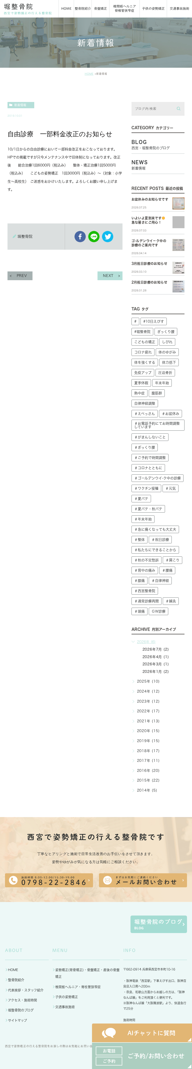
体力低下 (169, 362)
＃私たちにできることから (155, 550)
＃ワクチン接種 (146, 488)
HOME (89, 73)
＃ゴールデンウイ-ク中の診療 (157, 478)
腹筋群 (157, 393)
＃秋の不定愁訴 (146, 560)
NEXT (108, 275)
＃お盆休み (170, 413)
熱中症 (139, 393)
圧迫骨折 (165, 372)
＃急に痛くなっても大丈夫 (155, 529)
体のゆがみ (167, 352)
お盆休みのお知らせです (150, 199)
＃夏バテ (141, 498)
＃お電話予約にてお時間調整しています (157, 425)
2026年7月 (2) (155, 649)
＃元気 (170, 488)
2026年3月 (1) (155, 664)
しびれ (167, 342)
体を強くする (144, 362)
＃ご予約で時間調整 (150, 457)
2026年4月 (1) (155, 657)
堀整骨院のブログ (21, 1010)
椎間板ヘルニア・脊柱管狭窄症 (78, 987)
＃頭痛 (139, 611)
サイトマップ (17, 1020)
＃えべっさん (144, 413)
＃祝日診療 (160, 539)
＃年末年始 (143, 519)
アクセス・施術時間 (22, 1000)
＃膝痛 (139, 580)
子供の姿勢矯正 (66, 997)
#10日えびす (153, 321)
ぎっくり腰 (165, 331)
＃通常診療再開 (146, 601)
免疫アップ (143, 372)
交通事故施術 (65, 1007)
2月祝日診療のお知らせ (149, 282)
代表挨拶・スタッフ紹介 (26, 990)
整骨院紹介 (16, 980)
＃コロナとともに (148, 468)
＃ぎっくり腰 (144, 447)
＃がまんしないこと (150, 437)
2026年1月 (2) (155, 671)
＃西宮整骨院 (144, 591)
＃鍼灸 (171, 601)
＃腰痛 (167, 570)
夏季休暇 (141, 383)
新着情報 (20, 104)
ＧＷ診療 (159, 611)
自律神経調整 (144, 403)
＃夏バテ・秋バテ (148, 509)
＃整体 (139, 539)
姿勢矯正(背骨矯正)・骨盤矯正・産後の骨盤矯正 (87, 973)
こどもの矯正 (144, 342)
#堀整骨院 (142, 331)
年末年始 (162, 383)
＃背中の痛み (144, 570)
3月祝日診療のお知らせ (149, 263)
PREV (22, 275)
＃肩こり (173, 560)
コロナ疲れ (143, 352)
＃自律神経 (160, 580)
